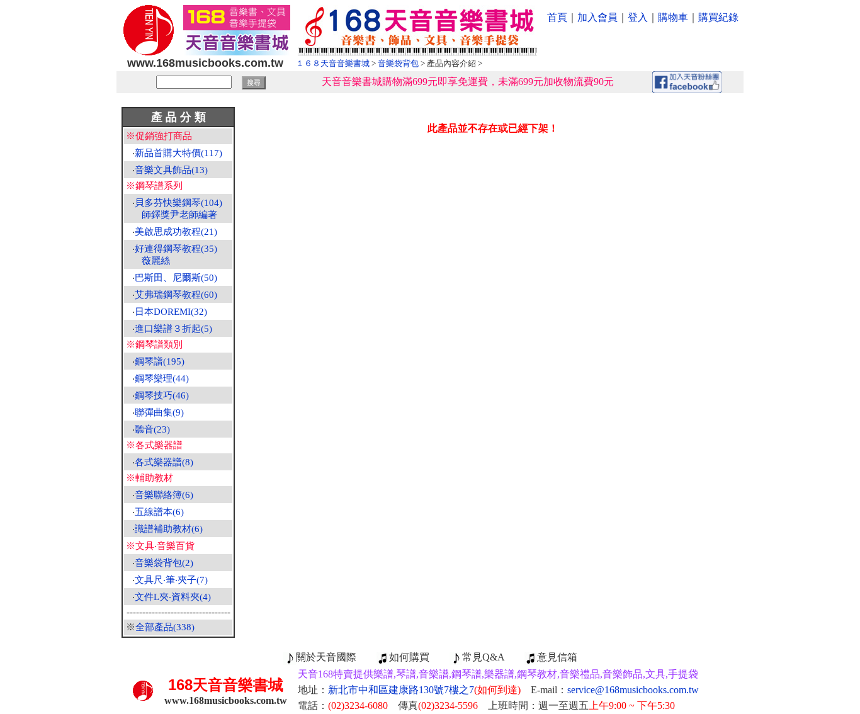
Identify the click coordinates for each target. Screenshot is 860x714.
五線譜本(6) (159, 512)
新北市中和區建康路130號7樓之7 (424, 689)
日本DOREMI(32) (171, 312)
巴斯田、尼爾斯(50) (176, 278)
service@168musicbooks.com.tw (633, 689)
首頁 (557, 17)
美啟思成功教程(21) (176, 232)
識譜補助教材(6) (169, 529)
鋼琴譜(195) (159, 361)
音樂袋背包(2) (164, 563)
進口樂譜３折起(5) (173, 329)
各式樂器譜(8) (164, 462)
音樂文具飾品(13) (171, 170)
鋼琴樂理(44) (162, 378)
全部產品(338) (165, 627)
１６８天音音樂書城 (333, 63)
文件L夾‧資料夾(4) (173, 597)
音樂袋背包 (398, 63)
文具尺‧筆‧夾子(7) (171, 580)
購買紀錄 (718, 17)
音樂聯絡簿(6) (164, 495)
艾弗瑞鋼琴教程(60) (176, 295)
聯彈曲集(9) (159, 412)
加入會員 (597, 17)
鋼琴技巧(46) (162, 395)
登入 (638, 17)
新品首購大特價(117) (178, 153)
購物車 (673, 17)
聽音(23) (152, 429)
